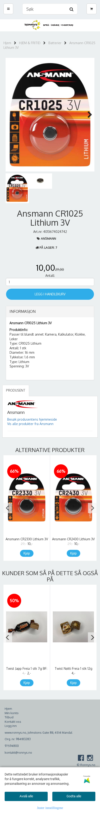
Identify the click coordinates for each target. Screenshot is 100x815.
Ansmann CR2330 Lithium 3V (27, 539)
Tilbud (9, 717)
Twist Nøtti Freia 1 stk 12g (73, 668)
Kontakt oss (13, 721)
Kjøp (26, 553)
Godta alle (74, 796)
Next (87, 114)
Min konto (12, 713)
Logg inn (11, 726)
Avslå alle (26, 796)
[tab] (50, 311)
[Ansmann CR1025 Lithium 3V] (50, 115)
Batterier (54, 43)
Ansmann (48, 238)
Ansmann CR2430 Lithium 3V (73, 539)
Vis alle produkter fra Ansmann (30, 424)
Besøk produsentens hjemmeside (32, 419)
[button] (7, 508)
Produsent (15, 390)
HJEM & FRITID (29, 43)
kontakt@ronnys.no (18, 752)
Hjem (7, 43)
